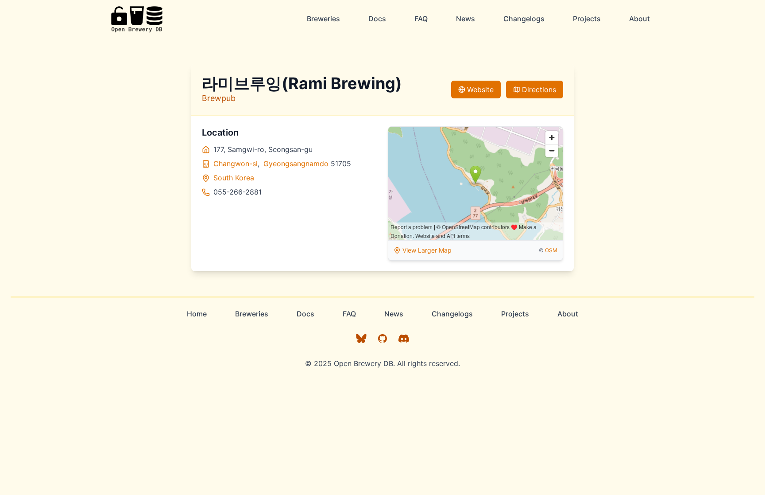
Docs (377, 18)
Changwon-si (235, 163)
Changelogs (524, 18)
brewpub (219, 98)
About (639, 18)
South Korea (233, 177)
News (465, 18)
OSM (551, 250)
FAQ (421, 18)
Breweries (323, 18)
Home (197, 313)
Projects (587, 18)
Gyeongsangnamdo (295, 163)
